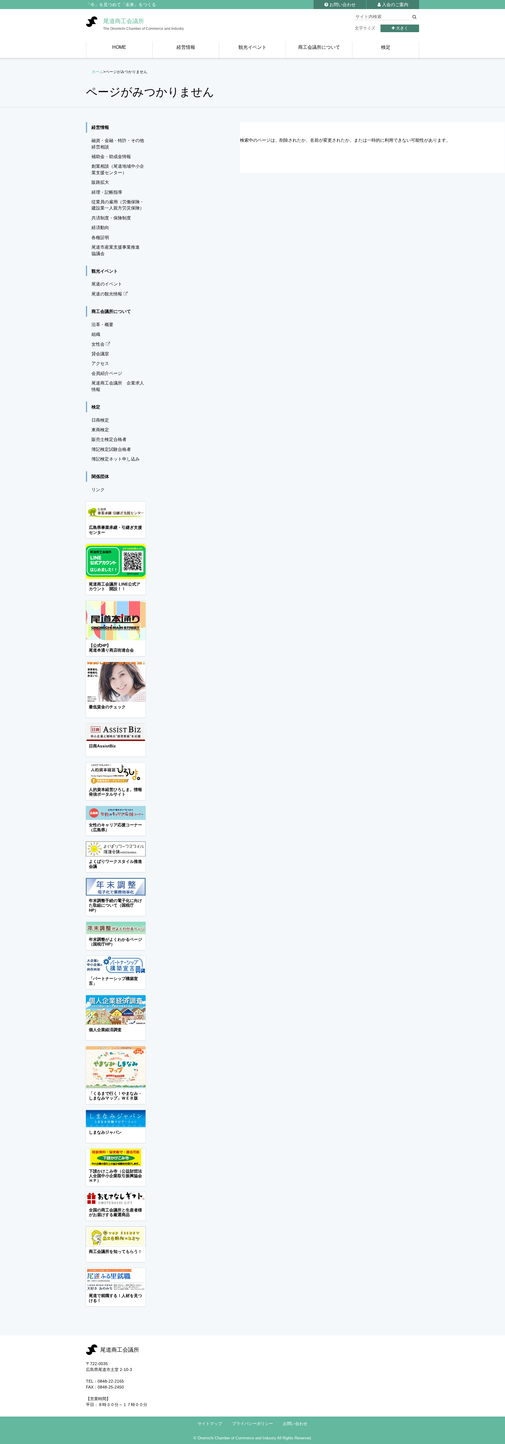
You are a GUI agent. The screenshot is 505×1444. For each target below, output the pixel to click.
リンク (98, 489)
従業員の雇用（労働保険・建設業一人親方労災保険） (117, 204)
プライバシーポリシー (252, 1423)
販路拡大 (100, 182)
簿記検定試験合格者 (111, 449)
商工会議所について (111, 311)
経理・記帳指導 (106, 192)
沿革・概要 (102, 324)
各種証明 (100, 237)
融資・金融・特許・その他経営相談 (117, 143)
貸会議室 (100, 353)
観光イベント (104, 271)
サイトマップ (210, 1423)
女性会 (98, 344)
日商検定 (100, 420)
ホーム (97, 72)
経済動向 (100, 227)
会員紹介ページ (106, 373)
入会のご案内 (394, 4)
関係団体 (100, 476)
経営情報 (100, 127)
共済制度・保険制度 (111, 217)
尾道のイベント (106, 283)
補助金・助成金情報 (111, 156)
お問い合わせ (342, 4)
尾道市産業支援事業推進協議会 (115, 250)
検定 (95, 406)
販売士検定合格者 (109, 439)
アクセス (100, 363)
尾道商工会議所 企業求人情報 (117, 386)
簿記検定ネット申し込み (115, 458)
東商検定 (100, 429)
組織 (95, 334)
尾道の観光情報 (107, 293)
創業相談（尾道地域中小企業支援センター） (117, 169)
